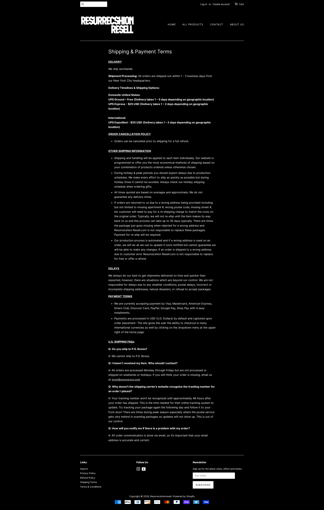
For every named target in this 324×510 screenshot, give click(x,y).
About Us (237, 24)
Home (172, 24)
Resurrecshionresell (160, 496)
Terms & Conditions (90, 486)
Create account (221, 4)
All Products (192, 24)
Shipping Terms (88, 482)
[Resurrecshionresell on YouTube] (144, 469)
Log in (203, 4)
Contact (216, 24)
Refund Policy (87, 477)
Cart (241, 4)
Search (84, 468)
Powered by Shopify (184, 496)
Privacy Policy (88, 473)
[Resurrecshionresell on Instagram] (138, 469)
